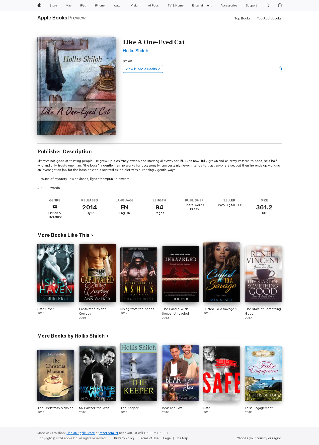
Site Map (182, 438)
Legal (167, 438)
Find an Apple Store (81, 433)
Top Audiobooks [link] (269, 18)
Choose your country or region (259, 438)
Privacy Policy (124, 438)
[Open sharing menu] (280, 69)
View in (141, 69)
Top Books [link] (242, 18)
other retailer (108, 433)
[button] (267, 5)
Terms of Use (149, 438)
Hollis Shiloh (135, 50)
